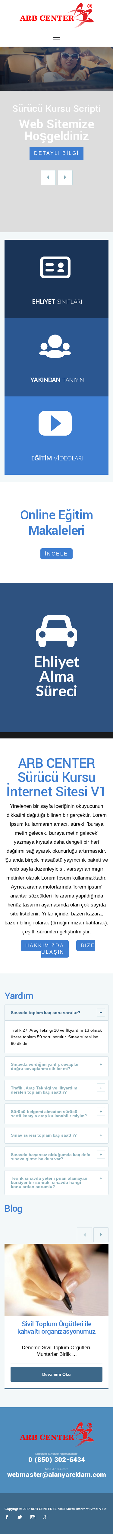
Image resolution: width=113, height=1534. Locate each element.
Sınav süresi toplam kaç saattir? (44, 1135)
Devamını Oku (56, 1374)
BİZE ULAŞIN (68, 949)
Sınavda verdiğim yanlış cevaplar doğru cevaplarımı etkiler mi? (45, 1066)
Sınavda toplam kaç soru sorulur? (45, 1012)
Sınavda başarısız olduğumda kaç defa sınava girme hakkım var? (50, 1156)
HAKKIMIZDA (44, 945)
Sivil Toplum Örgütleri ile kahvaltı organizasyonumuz (56, 1327)
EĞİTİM (57, 458)
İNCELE (56, 553)
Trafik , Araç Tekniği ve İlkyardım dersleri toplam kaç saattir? (44, 1090)
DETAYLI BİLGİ (56, 153)
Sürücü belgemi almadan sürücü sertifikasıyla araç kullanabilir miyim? (49, 1113)
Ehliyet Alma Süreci (56, 676)
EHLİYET (57, 301)
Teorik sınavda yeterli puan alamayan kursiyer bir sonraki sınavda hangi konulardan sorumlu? (49, 1182)
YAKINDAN (57, 379)
